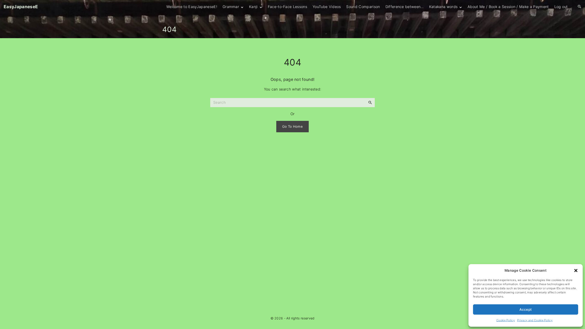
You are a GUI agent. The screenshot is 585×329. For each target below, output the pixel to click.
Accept (525, 309)
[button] (576, 270)
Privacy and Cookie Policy (535, 320)
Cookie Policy (505, 320)
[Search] (370, 102)
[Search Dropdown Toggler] (579, 6)
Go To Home (292, 127)
